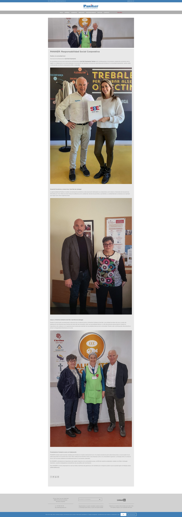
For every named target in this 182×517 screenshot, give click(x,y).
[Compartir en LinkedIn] (56, 477)
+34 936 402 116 (60, 505)
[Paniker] (91, 6)
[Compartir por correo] (58, 477)
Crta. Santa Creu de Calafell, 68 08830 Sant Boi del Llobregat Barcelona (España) (61, 500)
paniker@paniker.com (61, 507)
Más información (131, 514)
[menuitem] (61, 12)
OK (123, 514)
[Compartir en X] (53, 477)
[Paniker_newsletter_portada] (91, 33)
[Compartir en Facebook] (51, 477)
